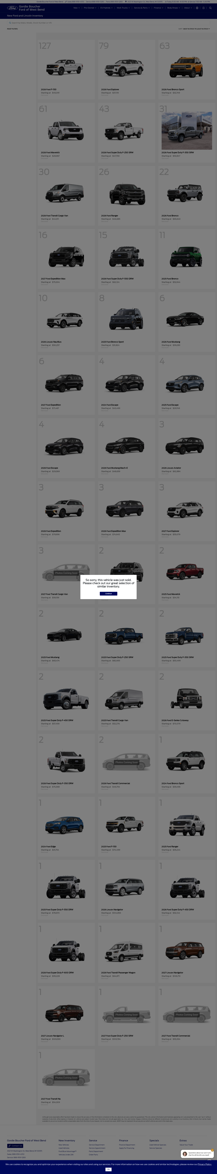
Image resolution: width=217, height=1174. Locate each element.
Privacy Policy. (205, 1164)
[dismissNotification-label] (212, 1150)
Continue (108, 594)
